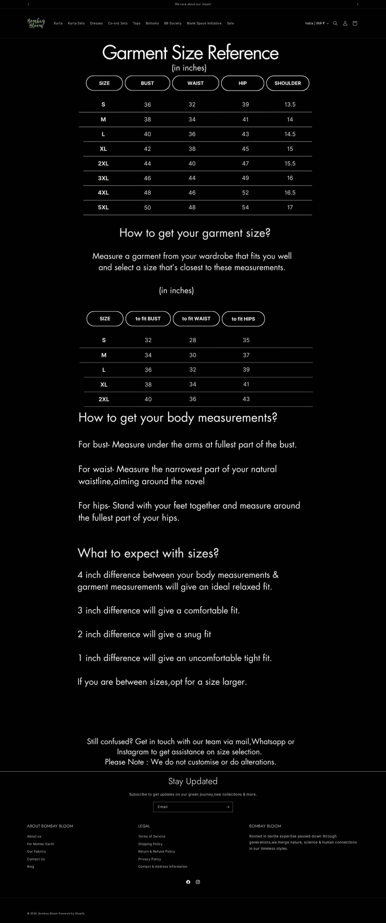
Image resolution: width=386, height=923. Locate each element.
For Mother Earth (40, 844)
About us (34, 836)
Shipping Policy (150, 844)
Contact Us (36, 859)
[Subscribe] (228, 807)
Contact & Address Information (163, 866)
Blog (30, 866)
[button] (335, 23)
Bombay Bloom (48, 913)
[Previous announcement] (28, 4)
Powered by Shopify (72, 913)
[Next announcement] (357, 4)
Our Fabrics (36, 851)
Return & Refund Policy (156, 851)
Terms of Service (151, 836)
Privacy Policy (149, 859)
